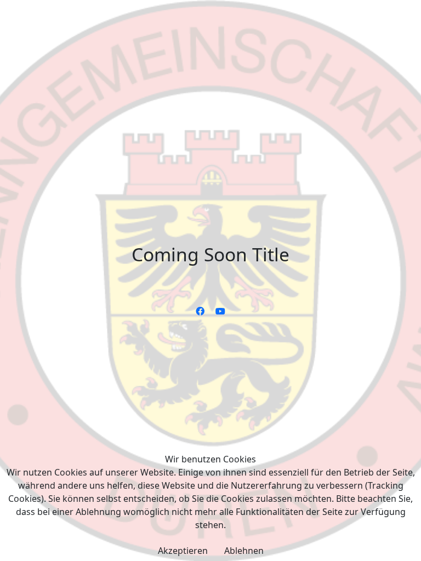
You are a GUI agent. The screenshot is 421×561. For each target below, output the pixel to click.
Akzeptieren (183, 551)
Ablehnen (244, 551)
